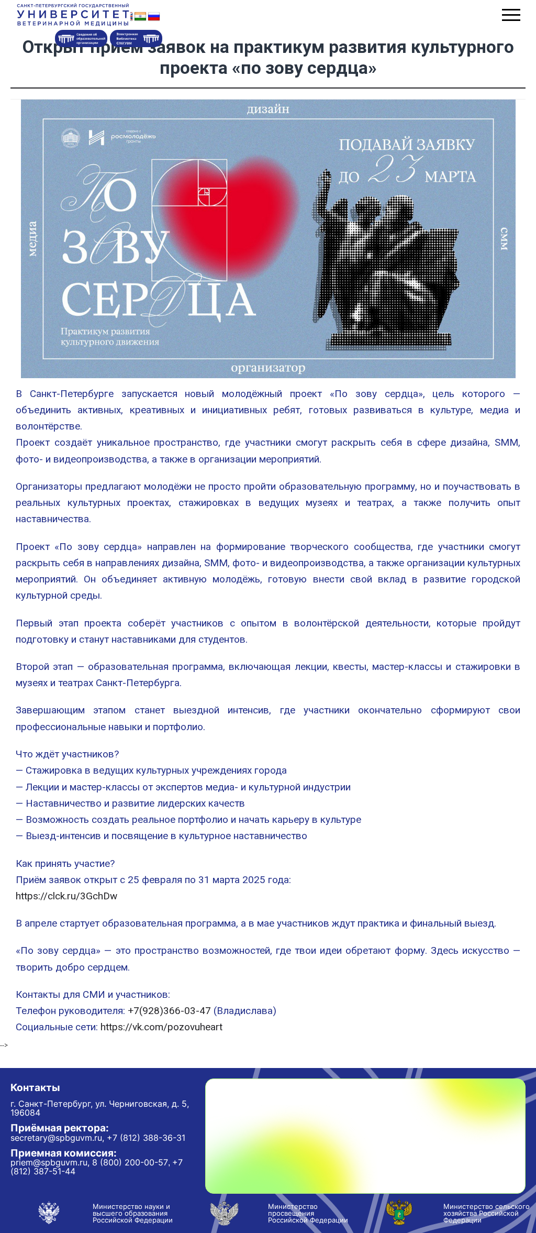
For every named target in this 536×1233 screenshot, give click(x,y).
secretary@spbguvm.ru (56, 1137)
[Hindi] (140, 17)
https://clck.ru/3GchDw (66, 896)
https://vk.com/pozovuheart (161, 1027)
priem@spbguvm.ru (48, 1162)
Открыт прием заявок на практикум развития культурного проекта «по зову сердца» (268, 57)
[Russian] (154, 17)
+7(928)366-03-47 (169, 1011)
